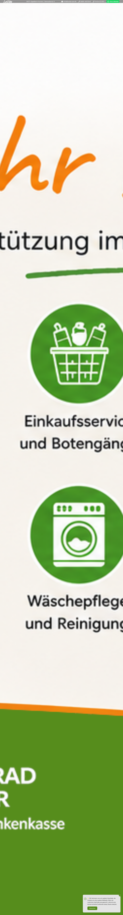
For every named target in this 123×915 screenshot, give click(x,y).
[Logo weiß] (8, 1)
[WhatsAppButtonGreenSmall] (112, 1)
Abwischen (92, 908)
